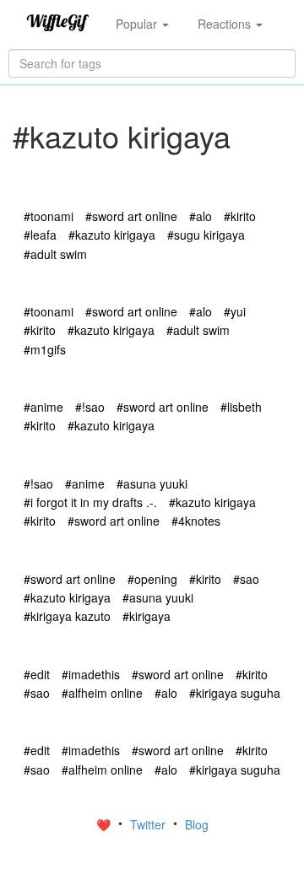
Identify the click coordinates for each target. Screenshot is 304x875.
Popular (138, 23)
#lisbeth (241, 406)
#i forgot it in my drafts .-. (90, 502)
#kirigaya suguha (234, 692)
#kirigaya (146, 616)
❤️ (105, 824)
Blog (197, 824)
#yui (235, 311)
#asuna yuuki (152, 483)
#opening (152, 578)
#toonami (48, 216)
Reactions (226, 23)
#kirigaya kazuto (67, 616)
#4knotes (195, 520)
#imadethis (91, 674)
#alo (200, 216)
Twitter (149, 824)
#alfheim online (102, 692)
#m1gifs (45, 349)
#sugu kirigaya (206, 234)
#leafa (40, 234)
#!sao (90, 406)
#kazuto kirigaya (111, 234)
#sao (246, 578)
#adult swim (55, 254)
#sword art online (131, 216)
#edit (37, 674)
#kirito (240, 216)
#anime (43, 406)
